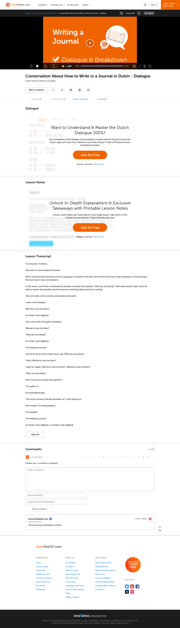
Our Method (71, 563)
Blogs (68, 593)
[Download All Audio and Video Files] (88, 90)
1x (54, 66)
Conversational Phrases (47, 13)
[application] (90, 43)
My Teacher (72, 5)
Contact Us (99, 589)
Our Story (70, 566)
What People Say (73, 574)
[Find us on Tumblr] (127, 592)
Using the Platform (103, 578)
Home (38, 563)
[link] (121, 13)
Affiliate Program (72, 597)
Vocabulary (57, 5)
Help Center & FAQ (103, 563)
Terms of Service (117, 623)
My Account (100, 574)
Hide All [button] (35, 435)
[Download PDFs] (79, 90)
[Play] (37, 66)
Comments (102, 99)
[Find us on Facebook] (137, 586)
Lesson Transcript (80, 99)
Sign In (154, 5)
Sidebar (150, 13)
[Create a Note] (71, 90)
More (85, 5)
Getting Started (101, 566)
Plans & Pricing (72, 578)
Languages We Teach (75, 586)
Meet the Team (72, 570)
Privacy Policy (120, 621)
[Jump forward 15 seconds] (45, 66)
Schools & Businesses (75, 589)
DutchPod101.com (106, 621)
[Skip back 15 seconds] (31, 66)
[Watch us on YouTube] (132, 586)
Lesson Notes (57, 99)
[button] (145, 4)
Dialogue (35, 99)
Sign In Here (99, 164)
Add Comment (39, 509)
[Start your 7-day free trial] (133, 565)
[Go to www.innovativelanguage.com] (90, 615)
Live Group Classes (44, 578)
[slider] (68, 66)
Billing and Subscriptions (105, 570)
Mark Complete (36, 90)
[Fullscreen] (139, 66)
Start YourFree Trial (169, 5)
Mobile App (40, 589)
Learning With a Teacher (105, 586)
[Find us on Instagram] (132, 592)
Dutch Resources (43, 582)
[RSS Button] (27, 457)
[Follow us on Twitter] (127, 586)
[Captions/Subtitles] (134, 66)
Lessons (42, 5)
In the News (71, 582)
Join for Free (90, 155)
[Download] (144, 66)
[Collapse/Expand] (90, 449)
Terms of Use (132, 621)
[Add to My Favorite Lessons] (62, 90)
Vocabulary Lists (43, 574)
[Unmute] (63, 66)
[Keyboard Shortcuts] (149, 66)
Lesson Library (30, 13)
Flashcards (40, 570)
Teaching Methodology (104, 582)
